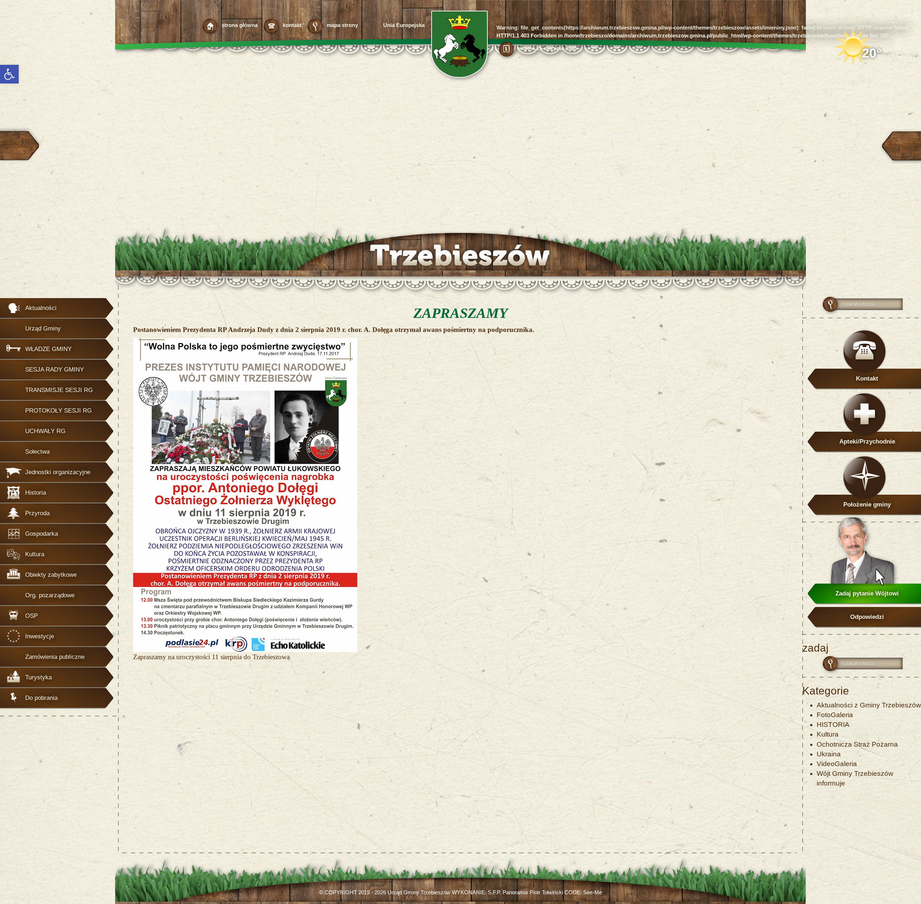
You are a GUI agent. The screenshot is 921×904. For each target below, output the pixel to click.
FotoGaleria (835, 715)
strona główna (240, 25)
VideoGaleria (837, 764)
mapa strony (342, 25)
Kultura (828, 734)
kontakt (292, 25)
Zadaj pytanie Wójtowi (867, 593)
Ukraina (829, 754)
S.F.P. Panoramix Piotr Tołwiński (525, 892)
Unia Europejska (404, 25)
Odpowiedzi (867, 616)
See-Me (592, 892)
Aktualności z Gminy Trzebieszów (869, 705)
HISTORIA (833, 724)
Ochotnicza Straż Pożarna (857, 744)
